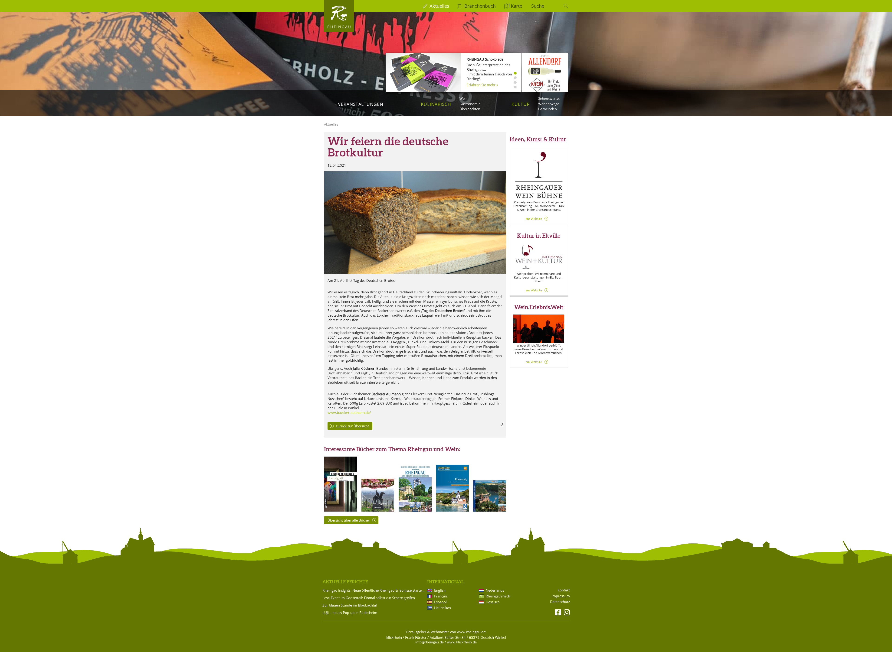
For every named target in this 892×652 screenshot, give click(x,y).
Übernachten (469, 109)
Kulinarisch (436, 104)
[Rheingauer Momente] (377, 510)
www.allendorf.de (481, 79)
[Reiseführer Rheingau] (415, 510)
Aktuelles (439, 6)
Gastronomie (469, 103)
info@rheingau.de (429, 642)
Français (440, 596)
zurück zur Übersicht (352, 426)
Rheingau (339, 26)
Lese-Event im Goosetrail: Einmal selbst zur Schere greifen (368, 597)
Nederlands (495, 590)
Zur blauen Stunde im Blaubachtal (349, 605)
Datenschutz (560, 602)
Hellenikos (442, 607)
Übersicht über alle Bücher (349, 520)
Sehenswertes (549, 98)
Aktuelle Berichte (345, 581)
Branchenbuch (480, 6)
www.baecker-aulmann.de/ (349, 412)
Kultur (521, 104)
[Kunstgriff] (340, 510)
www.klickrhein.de (462, 642)
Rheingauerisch (498, 596)
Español (440, 602)
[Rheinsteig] (452, 510)
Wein (463, 98)
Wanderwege (548, 103)
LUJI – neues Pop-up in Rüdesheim (349, 612)
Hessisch (493, 602)
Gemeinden (547, 109)
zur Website (534, 219)
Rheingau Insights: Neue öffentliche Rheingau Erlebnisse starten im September (374, 590)
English (440, 590)
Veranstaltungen (360, 104)
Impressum (561, 596)
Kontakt (564, 590)
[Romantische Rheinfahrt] (489, 510)
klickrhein (394, 637)
